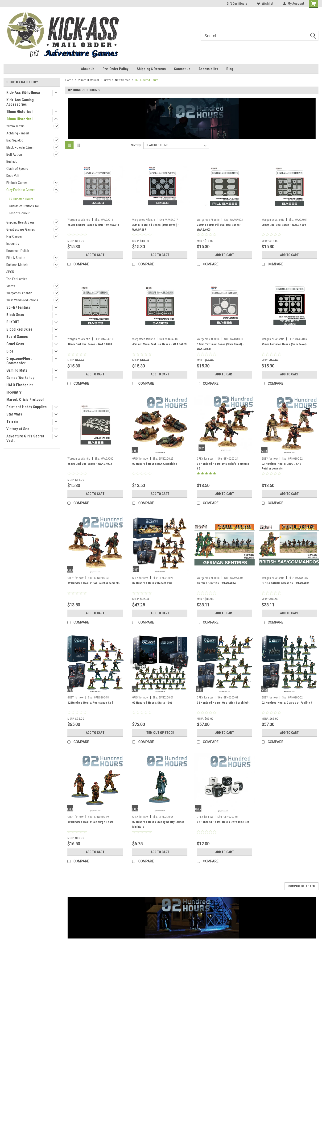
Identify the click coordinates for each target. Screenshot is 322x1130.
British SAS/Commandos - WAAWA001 (286, 583)
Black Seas (15, 314)
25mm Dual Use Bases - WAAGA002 (89, 463)
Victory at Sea (17, 429)
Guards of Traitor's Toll (24, 206)
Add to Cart (95, 255)
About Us (87, 69)
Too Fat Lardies (16, 279)
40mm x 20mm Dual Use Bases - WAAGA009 (159, 344)
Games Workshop (20, 377)
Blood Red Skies (19, 329)
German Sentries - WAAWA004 (216, 583)
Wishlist (267, 3)
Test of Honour (19, 213)
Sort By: (136, 145)
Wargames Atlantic (19, 293)
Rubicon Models (17, 265)
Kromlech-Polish (17, 251)
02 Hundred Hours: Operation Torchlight (223, 702)
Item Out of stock (159, 733)
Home (69, 80)
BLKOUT (12, 322)
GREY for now (140, 458)
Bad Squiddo (14, 140)
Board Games (17, 336)
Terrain (12, 421)
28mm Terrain (15, 126)
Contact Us (182, 69)
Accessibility (208, 69)
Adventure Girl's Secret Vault (25, 438)
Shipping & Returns (151, 69)
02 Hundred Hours (21, 199)
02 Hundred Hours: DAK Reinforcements (93, 583)
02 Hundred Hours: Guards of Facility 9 (287, 702)
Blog (229, 69)
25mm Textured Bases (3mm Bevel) (284, 344)
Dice (9, 351)
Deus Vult (12, 176)
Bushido (11, 161)
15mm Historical (19, 111)
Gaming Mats (16, 370)
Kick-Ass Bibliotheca (23, 92)
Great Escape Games (20, 229)
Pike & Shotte (15, 258)
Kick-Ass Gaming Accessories (20, 102)
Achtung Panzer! (17, 133)
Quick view (95, 212)
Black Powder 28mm (20, 147)
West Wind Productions (22, 300)
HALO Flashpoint (19, 385)
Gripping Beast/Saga (20, 222)
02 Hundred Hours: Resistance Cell (90, 702)
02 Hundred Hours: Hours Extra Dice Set (223, 822)
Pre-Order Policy (115, 69)
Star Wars (14, 414)
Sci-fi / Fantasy (18, 307)
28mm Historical (19, 119)
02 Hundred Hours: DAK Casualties (154, 463)
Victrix (10, 286)
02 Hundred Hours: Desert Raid (152, 583)
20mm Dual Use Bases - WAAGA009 (284, 225)
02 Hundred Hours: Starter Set (152, 702)
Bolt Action (14, 154)
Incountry (12, 243)
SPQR (10, 272)
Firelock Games (17, 183)
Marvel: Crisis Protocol (25, 399)
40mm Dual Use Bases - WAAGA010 (89, 344)
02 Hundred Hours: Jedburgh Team (90, 822)
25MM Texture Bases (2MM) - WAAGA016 (93, 225)
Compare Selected (301, 886)
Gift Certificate (237, 3)
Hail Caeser (14, 236)
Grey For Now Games (20, 190)
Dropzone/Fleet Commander (19, 360)
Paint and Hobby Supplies (26, 407)
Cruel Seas (15, 344)
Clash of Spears (17, 168)
